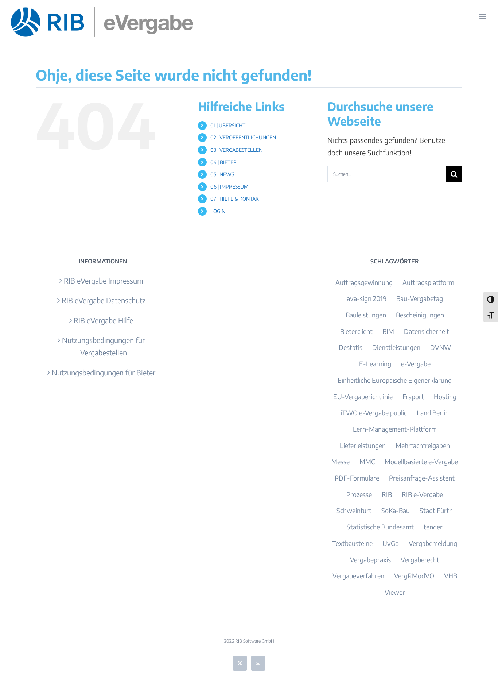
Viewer (395, 592)
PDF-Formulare (357, 478)
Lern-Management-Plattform (395, 429)
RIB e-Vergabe (422, 494)
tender (433, 527)
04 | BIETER (223, 162)
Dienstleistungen (396, 347)
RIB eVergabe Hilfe (103, 320)
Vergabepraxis (370, 559)
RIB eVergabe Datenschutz (103, 300)
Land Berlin (433, 412)
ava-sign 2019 (366, 298)
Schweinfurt (353, 510)
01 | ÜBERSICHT (227, 125)
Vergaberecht (420, 559)
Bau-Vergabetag (419, 298)
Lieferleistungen (363, 445)
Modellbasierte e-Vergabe (421, 461)
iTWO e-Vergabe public (374, 412)
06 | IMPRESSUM (229, 187)
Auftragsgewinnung (364, 282)
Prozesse (359, 494)
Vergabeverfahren (358, 575)
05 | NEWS (222, 174)
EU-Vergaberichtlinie (363, 396)
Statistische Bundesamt (380, 527)
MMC (367, 461)
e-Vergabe (416, 363)
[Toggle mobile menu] (483, 16)
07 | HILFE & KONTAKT (235, 199)
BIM (388, 331)
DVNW (440, 347)
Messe (340, 461)
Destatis (350, 347)
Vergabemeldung (433, 543)
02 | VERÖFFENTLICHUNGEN (243, 137)
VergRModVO (414, 575)
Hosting (445, 396)
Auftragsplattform (428, 282)
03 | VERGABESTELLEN (236, 150)
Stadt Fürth (436, 510)
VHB (450, 575)
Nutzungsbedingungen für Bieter (103, 372)
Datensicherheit (426, 331)
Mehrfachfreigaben (423, 445)
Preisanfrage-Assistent (422, 478)
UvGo (390, 543)
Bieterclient (356, 331)
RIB (387, 494)
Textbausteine (352, 543)
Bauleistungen (366, 315)
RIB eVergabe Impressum (103, 280)
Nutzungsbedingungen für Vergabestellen (103, 346)
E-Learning (375, 363)
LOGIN (217, 211)
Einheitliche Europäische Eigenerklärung (395, 380)
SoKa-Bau (395, 510)
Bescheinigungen (420, 315)
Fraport (413, 396)
